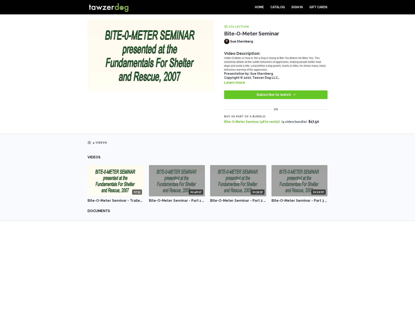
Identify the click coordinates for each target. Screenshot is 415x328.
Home (259, 7)
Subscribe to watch (274, 95)
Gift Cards (318, 7)
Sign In (297, 7)
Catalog (277, 7)
